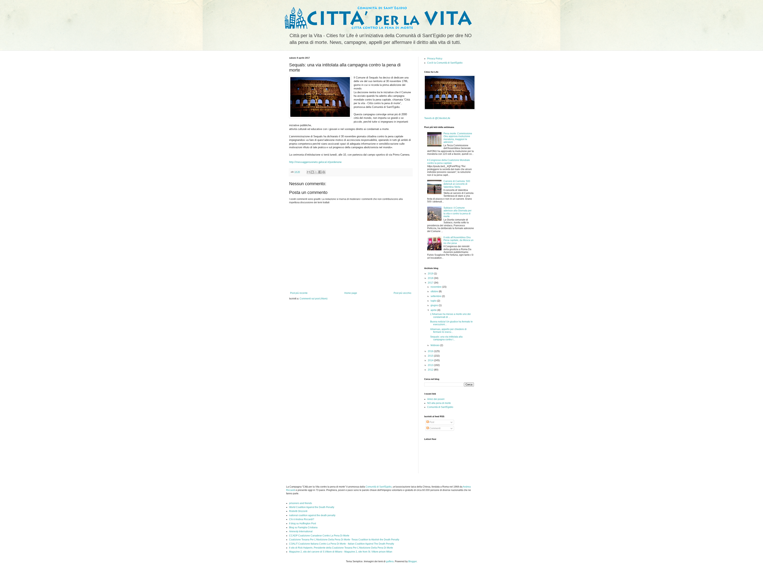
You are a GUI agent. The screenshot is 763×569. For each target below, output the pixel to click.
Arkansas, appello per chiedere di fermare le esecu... (448, 330)
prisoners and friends (300, 503)
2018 (431, 278)
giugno (435, 305)
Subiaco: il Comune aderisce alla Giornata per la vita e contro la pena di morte (457, 212)
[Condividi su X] (316, 172)
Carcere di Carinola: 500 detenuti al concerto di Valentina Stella (456, 184)
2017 (431, 282)
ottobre (435, 291)
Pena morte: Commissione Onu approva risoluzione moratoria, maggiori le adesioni (457, 137)
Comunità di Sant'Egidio (440, 407)
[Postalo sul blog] (312, 172)
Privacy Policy (434, 58)
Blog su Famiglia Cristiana (303, 527)
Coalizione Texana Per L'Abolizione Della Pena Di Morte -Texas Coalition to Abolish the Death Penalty (344, 539)
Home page (350, 293)
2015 (431, 355)
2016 (431, 351)
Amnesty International (301, 531)
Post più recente (299, 293)
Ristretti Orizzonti (298, 511)
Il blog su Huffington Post (302, 523)
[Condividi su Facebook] (320, 172)
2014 (431, 360)
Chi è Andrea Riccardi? (301, 519)
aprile (434, 310)
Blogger (412, 561)
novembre (436, 286)
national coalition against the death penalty (312, 515)
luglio (434, 300)
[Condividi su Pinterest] (324, 172)
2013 (431, 365)
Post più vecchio (402, 293)
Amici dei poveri (435, 399)
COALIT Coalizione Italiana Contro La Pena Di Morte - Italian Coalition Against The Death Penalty (341, 543)
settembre (436, 296)
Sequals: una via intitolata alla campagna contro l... (446, 338)
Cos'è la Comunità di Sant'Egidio (445, 62)
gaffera (390, 561)
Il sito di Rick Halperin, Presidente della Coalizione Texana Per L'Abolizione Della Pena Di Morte (341, 547)
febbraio (435, 345)
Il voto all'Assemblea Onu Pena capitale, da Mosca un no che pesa (458, 240)
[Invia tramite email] (309, 172)
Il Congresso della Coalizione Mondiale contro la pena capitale (448, 161)
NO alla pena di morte (439, 403)
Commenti (435, 428)
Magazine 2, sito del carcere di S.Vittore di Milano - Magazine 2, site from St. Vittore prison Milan (340, 551)
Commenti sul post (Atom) (313, 298)
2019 (431, 273)
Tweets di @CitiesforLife (437, 118)
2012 (431, 369)
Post (431, 422)
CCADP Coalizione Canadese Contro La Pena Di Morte (319, 535)
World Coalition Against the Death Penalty (311, 507)
